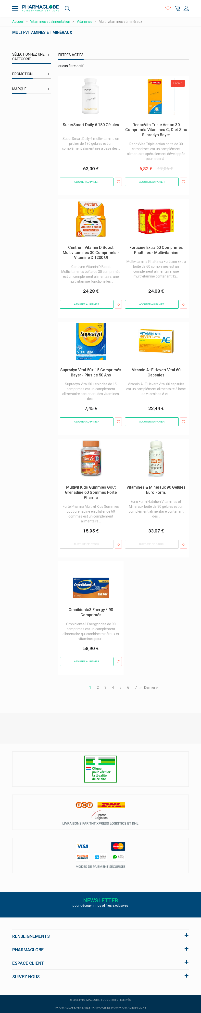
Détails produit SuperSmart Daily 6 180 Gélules (88, 81)
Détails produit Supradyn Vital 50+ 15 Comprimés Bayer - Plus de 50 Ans (86, 326)
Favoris (168, 8)
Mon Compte (186, 8)
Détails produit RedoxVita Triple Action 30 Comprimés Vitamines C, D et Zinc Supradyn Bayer (155, 83)
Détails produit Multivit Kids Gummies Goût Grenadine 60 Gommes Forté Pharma (91, 443)
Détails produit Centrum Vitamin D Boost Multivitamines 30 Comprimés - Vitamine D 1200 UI (89, 206)
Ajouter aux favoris (118, 182)
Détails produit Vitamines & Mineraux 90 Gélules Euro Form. (154, 443)
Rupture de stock (86, 544)
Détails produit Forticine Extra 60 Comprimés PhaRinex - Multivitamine (152, 204)
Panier (177, 8)
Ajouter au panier (86, 182)
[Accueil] (40, 8)
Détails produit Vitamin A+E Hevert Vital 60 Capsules (154, 326)
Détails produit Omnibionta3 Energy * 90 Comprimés (89, 566)
